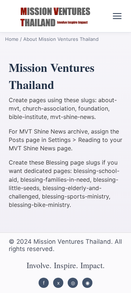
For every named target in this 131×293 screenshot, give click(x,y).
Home (12, 39)
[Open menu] (117, 16)
